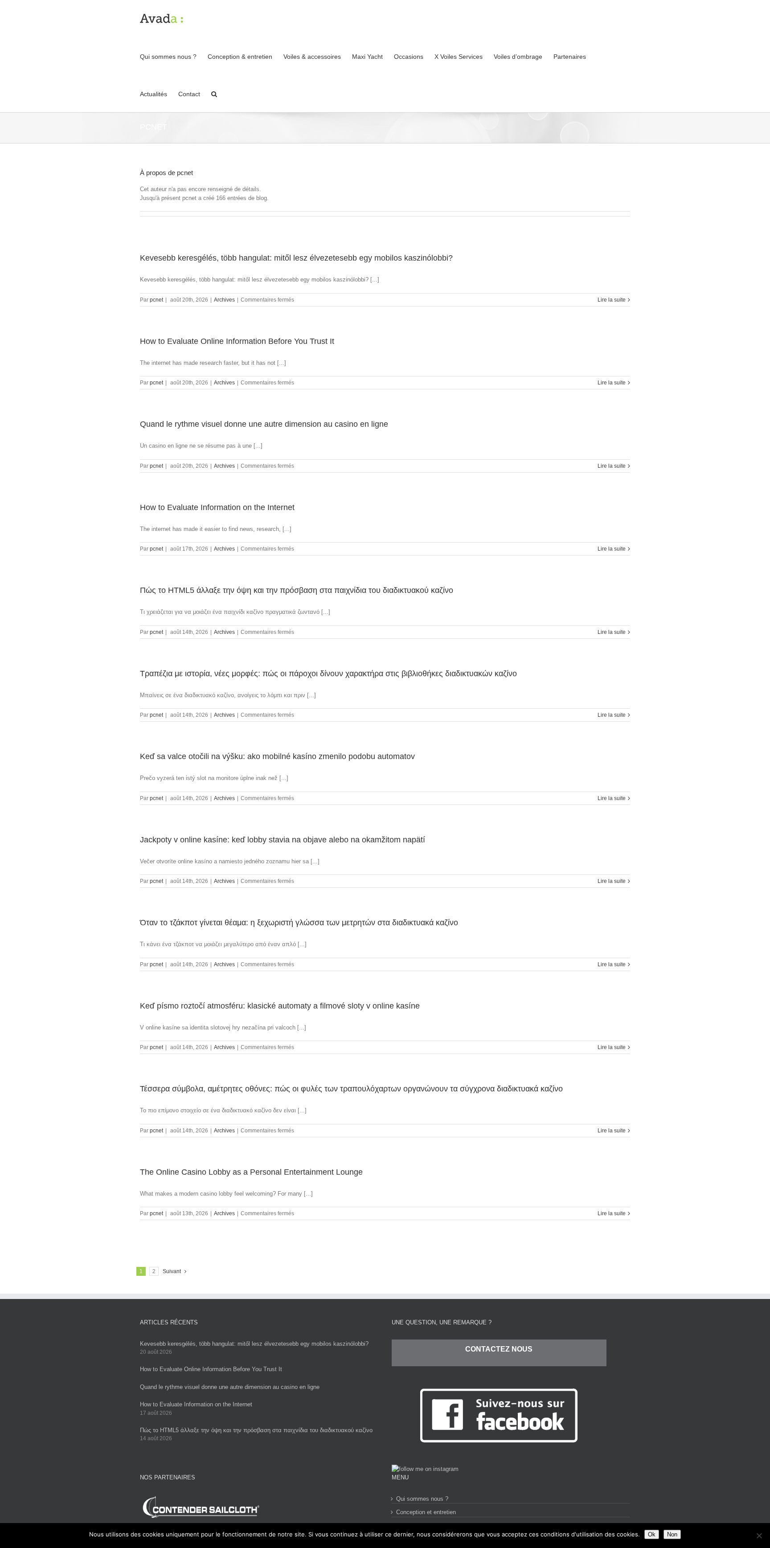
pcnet (156, 300)
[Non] (758, 1535)
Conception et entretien (426, 1512)
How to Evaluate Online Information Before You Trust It (237, 341)
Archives (224, 300)
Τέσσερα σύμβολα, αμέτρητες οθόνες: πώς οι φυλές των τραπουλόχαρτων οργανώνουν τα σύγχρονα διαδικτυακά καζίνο (351, 1088)
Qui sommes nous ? (422, 1498)
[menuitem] (174, 56)
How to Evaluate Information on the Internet (217, 507)
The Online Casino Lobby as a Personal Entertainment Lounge (251, 1172)
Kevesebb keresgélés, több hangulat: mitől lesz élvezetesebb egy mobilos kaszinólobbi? (296, 257)
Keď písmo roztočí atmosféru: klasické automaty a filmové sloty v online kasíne (280, 1005)
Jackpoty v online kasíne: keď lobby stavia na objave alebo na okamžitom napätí (282, 839)
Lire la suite (612, 300)
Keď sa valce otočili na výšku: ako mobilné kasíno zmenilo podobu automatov (277, 756)
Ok (651, 1534)
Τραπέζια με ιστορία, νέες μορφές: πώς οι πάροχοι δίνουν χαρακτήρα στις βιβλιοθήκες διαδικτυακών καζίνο (328, 673)
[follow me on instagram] (425, 1469)
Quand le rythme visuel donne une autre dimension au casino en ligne (264, 424)
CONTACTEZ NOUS (498, 1349)
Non (672, 1534)
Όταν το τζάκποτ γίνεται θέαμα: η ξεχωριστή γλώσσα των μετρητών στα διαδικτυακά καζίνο (299, 922)
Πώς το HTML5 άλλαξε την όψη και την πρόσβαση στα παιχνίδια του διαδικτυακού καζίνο (296, 590)
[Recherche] (214, 93)
